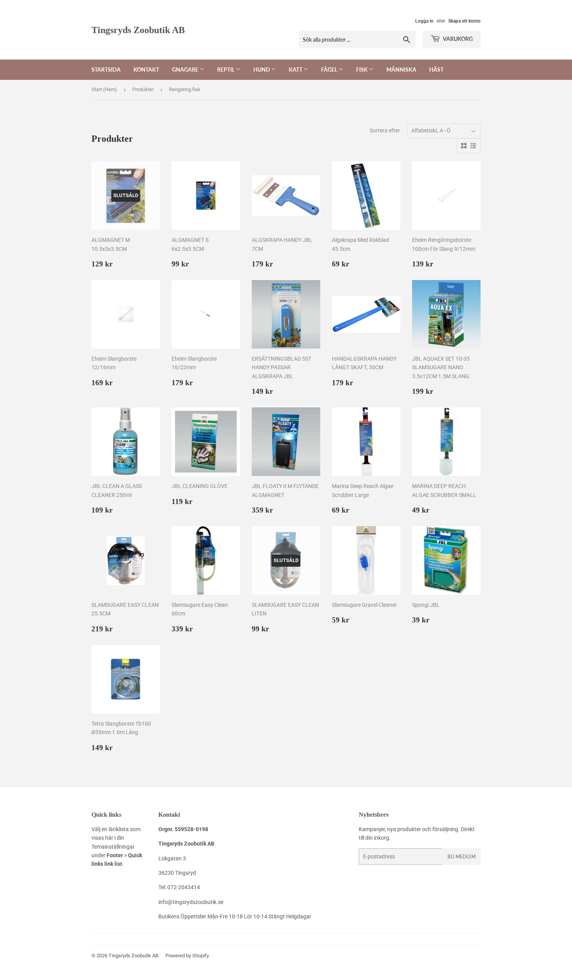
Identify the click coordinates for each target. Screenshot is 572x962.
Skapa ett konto (464, 21)
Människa (401, 69)
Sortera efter (385, 130)
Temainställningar (113, 847)
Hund (262, 69)
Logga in (424, 21)
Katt (296, 69)
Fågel (330, 69)
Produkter (143, 89)
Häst (436, 69)
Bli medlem (461, 857)
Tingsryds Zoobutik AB (138, 30)
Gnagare (186, 69)
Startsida (106, 69)
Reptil (226, 69)
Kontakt (146, 69)
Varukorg (457, 38)
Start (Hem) (104, 89)
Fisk (362, 69)
